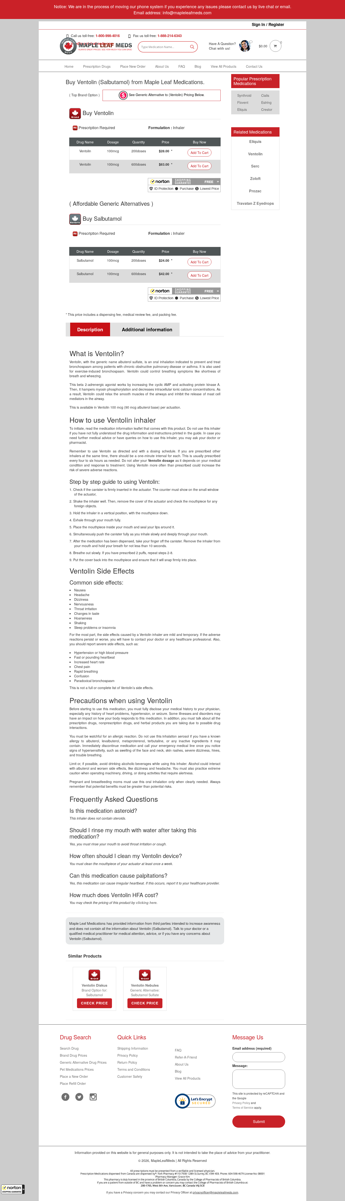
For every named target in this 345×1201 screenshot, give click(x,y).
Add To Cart (199, 152)
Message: (240, 1065)
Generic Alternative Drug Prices (83, 1062)
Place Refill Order (73, 1083)
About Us (181, 1064)
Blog (178, 1071)
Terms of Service (242, 1107)
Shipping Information (132, 1048)
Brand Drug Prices (73, 1055)
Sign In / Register (268, 24)
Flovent (242, 102)
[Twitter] (79, 1096)
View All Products (187, 1078)
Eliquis (242, 109)
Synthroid (244, 95)
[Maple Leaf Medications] (245, 45)
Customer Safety (129, 1076)
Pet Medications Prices (77, 1069)
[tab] (88, 329)
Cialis (265, 95)
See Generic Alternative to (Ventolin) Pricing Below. (166, 94)
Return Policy (127, 1062)
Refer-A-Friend (186, 1057)
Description (90, 329)
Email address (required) (252, 1048)
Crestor (266, 109)
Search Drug (69, 1048)
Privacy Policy (127, 1055)
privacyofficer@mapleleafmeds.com (215, 1192)
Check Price (94, 1003)
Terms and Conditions (133, 1069)
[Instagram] (93, 1096)
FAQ (178, 1050)
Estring (266, 102)
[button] (13, 1189)
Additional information (147, 329)
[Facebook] (65, 1096)
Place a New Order (74, 1076)
